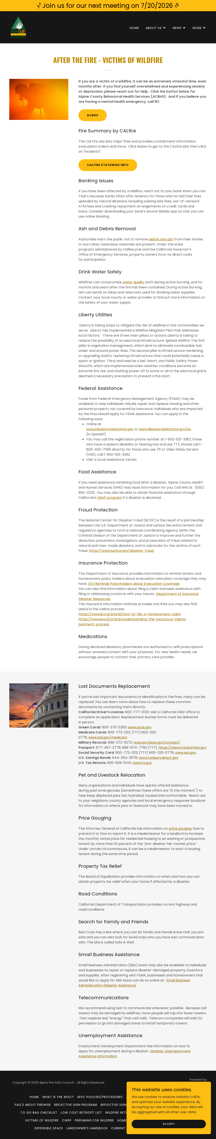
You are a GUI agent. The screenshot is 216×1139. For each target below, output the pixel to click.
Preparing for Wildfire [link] (94, 1120)
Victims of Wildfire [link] (42, 1120)
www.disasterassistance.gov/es (165, 429)
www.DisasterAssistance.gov (110, 429)
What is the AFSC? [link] (58, 1097)
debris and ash (161, 239)
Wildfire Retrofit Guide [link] (125, 1112)
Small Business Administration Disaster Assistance (134, 983)
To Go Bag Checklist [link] (38, 1112)
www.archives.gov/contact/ (157, 742)
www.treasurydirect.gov (158, 757)
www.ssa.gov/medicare (107, 737)
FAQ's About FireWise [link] (33, 1105)
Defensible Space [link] (49, 1128)
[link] (18, 27)
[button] (156, 27)
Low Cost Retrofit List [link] (81, 1112)
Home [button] (34, 1097)
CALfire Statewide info (108, 165)
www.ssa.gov (185, 752)
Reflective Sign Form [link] (119, 1105)
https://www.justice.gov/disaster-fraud (121, 550)
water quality (134, 282)
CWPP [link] (67, 1120)
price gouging (180, 828)
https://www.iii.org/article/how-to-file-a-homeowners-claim (129, 614)
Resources (101, 598)
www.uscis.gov (139, 727)
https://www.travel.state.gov (182, 747)
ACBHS (92, 115)
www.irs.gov (142, 762)
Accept (169, 1123)
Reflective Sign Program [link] (75, 1105)
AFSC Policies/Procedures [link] (100, 1097)
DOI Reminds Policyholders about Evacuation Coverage (134, 583)
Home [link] (134, 28)
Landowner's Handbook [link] (87, 1128)
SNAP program (109, 497)
